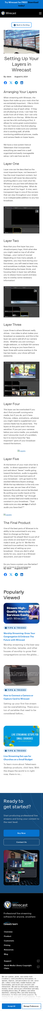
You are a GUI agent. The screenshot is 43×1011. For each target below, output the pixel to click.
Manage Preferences (31, 1006)
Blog (6, 954)
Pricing (7, 945)
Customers (9, 940)
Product (7, 936)
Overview (8, 932)
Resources (8, 949)
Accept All (11, 1006)
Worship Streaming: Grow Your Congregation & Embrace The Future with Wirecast (19, 636)
